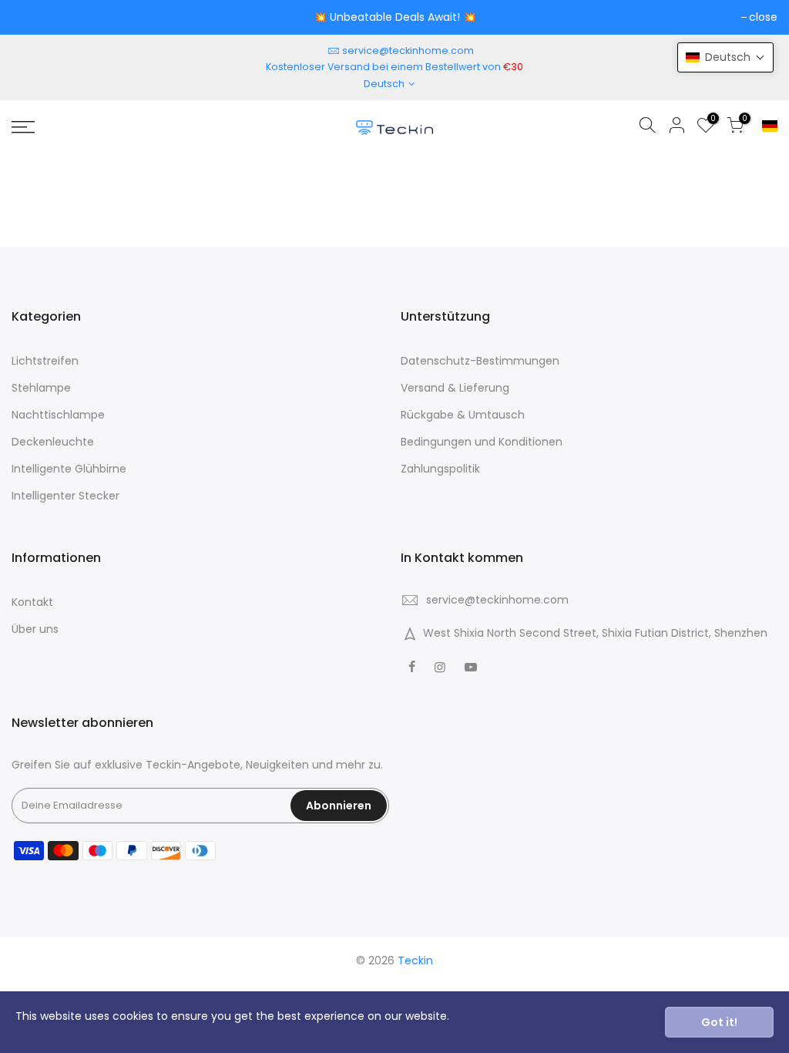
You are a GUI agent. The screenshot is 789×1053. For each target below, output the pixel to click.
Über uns (35, 629)
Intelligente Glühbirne (69, 468)
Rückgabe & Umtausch (463, 414)
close (763, 17)
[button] (725, 57)
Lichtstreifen (45, 360)
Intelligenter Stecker (65, 495)
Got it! (719, 1022)
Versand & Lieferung (455, 387)
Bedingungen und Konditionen (481, 441)
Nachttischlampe (58, 414)
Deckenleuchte (53, 441)
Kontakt (32, 602)
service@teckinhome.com (408, 50)
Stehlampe (41, 387)
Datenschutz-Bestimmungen (480, 360)
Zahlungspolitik (440, 468)
